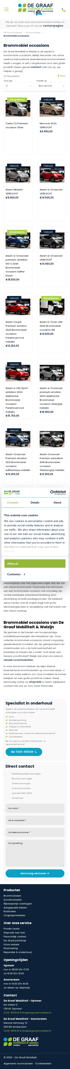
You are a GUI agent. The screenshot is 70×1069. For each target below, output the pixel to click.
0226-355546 (12, 1012)
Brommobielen (33, 32)
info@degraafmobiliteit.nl (36, 1012)
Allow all (12, 563)
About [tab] (57, 502)
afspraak (35, 682)
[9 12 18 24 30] (19, 85)
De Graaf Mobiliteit (13, 32)
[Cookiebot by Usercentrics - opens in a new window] (50, 492)
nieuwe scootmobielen (18, 660)
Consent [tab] (12, 502)
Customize (14, 574)
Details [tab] (35, 502)
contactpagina (53, 26)
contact (36, 67)
